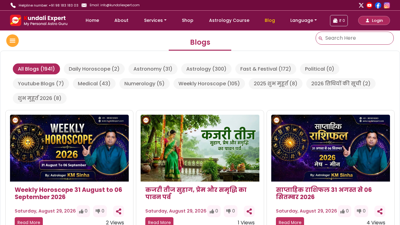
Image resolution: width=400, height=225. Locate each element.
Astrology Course (229, 20)
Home (92, 20)
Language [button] (301, 20)
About (121, 20)
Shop (187, 20)
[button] (374, 20)
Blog (270, 20)
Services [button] (153, 20)
